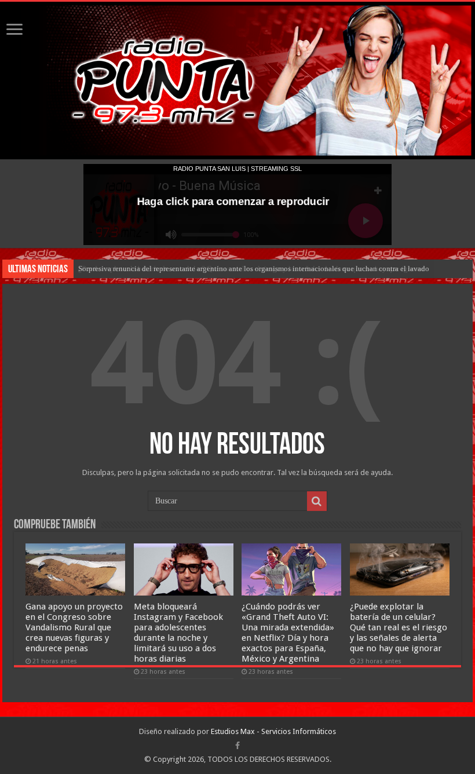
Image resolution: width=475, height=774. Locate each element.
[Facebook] (237, 746)
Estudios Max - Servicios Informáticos (273, 731)
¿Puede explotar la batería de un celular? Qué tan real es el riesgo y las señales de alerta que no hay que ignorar (398, 627)
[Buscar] (317, 501)
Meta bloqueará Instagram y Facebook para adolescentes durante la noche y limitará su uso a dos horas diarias (178, 632)
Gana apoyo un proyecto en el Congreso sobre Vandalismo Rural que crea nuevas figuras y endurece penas (74, 627)
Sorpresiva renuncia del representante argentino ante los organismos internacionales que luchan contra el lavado (253, 268)
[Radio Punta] (237, 80)
